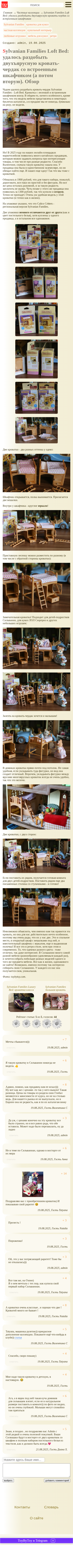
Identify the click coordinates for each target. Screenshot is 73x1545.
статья (18, 1337)
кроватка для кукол (37, 24)
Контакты (22, 1507)
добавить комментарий (57, 1480)
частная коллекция (14, 30)
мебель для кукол (38, 35)
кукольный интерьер (39, 30)
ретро (53, 35)
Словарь (51, 1507)
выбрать (8, 1480)
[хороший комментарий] (64, 1039)
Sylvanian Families (14, 24)
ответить (11, 1047)
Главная (7, 12)
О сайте (36, 1518)
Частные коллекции (28, 12)
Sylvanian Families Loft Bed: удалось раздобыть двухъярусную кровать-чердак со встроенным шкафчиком (36, 15)
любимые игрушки (15, 35)
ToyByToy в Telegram (33, 1540)
